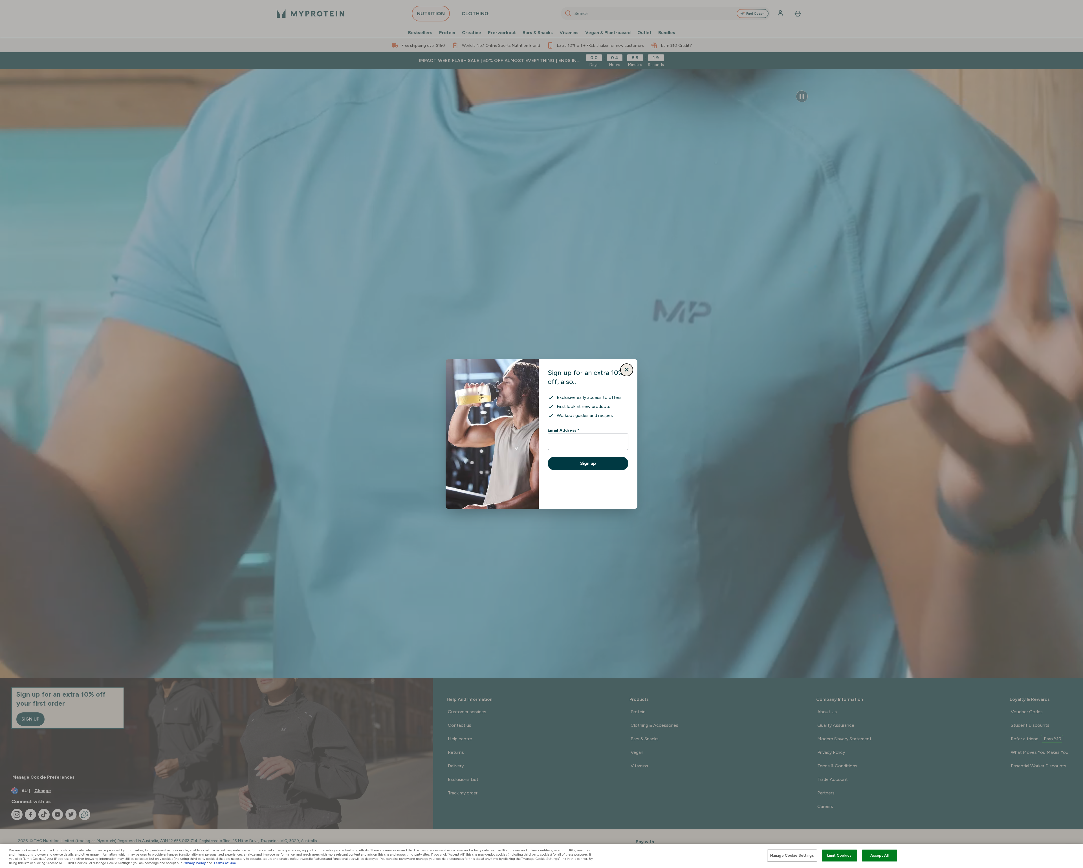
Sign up (588, 463)
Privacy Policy (194, 863)
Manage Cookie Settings (792, 855)
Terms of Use (224, 863)
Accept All (879, 855)
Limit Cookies (839, 855)
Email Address (563, 430)
